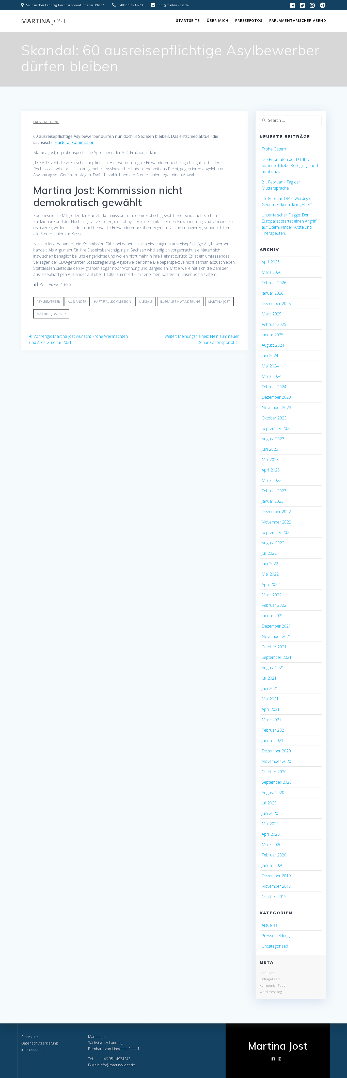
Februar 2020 (274, 855)
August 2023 (273, 439)
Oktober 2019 (274, 896)
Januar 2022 (272, 615)
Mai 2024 (270, 366)
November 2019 (276, 886)
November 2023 (276, 407)
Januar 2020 (272, 865)
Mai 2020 (270, 824)
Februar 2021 (274, 730)
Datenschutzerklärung (39, 1043)
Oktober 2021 (274, 647)
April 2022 (271, 584)
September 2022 (277, 532)
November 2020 (276, 761)
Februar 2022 (274, 605)
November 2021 (276, 636)
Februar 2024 (274, 387)
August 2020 (273, 792)
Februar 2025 (274, 324)
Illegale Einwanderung (180, 301)
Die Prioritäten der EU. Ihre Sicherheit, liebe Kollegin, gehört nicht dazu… (290, 165)
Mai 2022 (270, 574)
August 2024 (273, 345)
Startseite (188, 20)
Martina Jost (219, 301)
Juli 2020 (269, 803)
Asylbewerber (48, 301)
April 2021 (271, 709)
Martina (43, 21)
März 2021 (271, 719)
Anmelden (267, 972)
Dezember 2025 (276, 303)
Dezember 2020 (276, 751)
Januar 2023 (272, 501)
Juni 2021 (270, 688)
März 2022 (271, 595)
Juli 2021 (269, 678)
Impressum (31, 1049)
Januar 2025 (272, 335)
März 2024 (271, 376)
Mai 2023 (270, 459)
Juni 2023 (270, 449)
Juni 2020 (270, 813)
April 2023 (271, 470)
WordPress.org (271, 991)
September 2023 (277, 428)
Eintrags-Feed (270, 979)
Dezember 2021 (276, 626)
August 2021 (273, 667)
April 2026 (271, 262)
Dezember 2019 (276, 876)
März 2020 (271, 844)
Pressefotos (248, 20)
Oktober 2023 (274, 418)
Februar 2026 (274, 282)
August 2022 (273, 543)
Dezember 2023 (276, 397)
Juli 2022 (269, 553)
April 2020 (271, 834)
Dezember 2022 (276, 511)
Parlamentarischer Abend (297, 20)
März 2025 (271, 314)
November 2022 (276, 522)
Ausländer (77, 301)
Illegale (146, 301)
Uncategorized (275, 946)
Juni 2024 (270, 355)
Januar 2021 (272, 740)
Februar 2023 (274, 491)
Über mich (217, 20)
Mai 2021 (270, 699)
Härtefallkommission (74, 142)
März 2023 (271, 480)
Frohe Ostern (274, 149)
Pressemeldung (46, 122)
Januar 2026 (272, 293)
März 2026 (271, 272)
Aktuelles (270, 925)
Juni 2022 (270, 563)
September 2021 (277, 657)
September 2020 (277, 782)
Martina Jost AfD (51, 314)
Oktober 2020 (274, 771)
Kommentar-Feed (273, 985)
